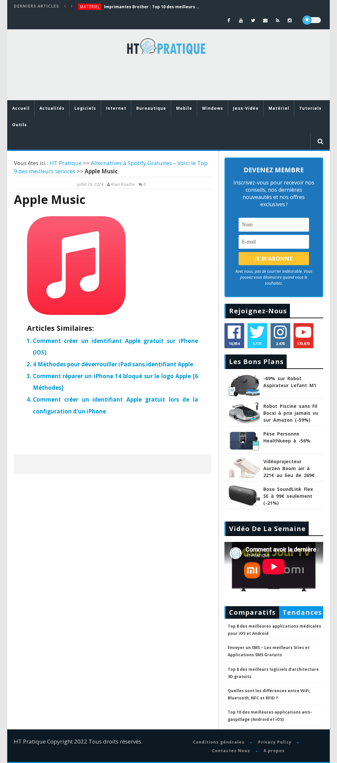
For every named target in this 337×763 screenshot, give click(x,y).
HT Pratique (66, 163)
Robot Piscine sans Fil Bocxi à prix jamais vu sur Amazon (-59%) (290, 413)
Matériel (90, 7)
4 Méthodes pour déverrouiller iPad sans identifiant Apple (113, 364)
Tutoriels (310, 108)
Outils (19, 124)
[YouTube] (241, 20)
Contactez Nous (231, 750)
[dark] (311, 20)
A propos (274, 750)
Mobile (184, 108)
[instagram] (290, 20)
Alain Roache (123, 184)
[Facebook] (229, 20)
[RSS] (278, 20)
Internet (116, 108)
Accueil (21, 108)
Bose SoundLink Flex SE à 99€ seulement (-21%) (288, 496)
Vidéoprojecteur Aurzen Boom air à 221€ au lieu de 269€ (289, 468)
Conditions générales (219, 742)
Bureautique (151, 108)
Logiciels (85, 108)
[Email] (265, 20)
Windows (212, 108)
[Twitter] (253, 20)
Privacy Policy (275, 742)
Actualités (52, 108)
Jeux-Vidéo (246, 108)
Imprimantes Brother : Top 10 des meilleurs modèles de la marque (153, 7)
